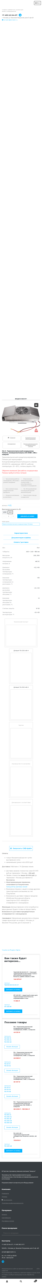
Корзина (32, 1280)
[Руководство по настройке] (21, 782)
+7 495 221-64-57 (9, 15)
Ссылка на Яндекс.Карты (11, 950)
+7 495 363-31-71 (19, 1244)
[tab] (21, 533)
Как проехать (7, 1200)
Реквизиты (5, 1193)
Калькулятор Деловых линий (16, 887)
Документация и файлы (21, 538)
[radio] (4, 512)
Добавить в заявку (27, 516)
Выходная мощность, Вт (11, 509)
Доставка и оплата (8, 1221)
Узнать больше (12, 1046)
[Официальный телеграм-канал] (19, 15)
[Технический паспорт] (21, 635)
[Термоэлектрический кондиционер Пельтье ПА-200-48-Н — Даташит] (21, 668)
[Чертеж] (21, 743)
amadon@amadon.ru (11, 20)
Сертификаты (6, 1218)
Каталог (4, 1214)
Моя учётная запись (7, 1281)
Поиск (21, 1281)
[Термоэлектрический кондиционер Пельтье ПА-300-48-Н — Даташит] (21, 705)
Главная (12, 437)
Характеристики (21, 533)
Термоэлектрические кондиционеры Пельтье (30, 445)
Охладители (11, 444)
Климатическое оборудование (30, 438)
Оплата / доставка (21, 542)
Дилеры (4, 1196)
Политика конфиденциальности (12, 1203)
